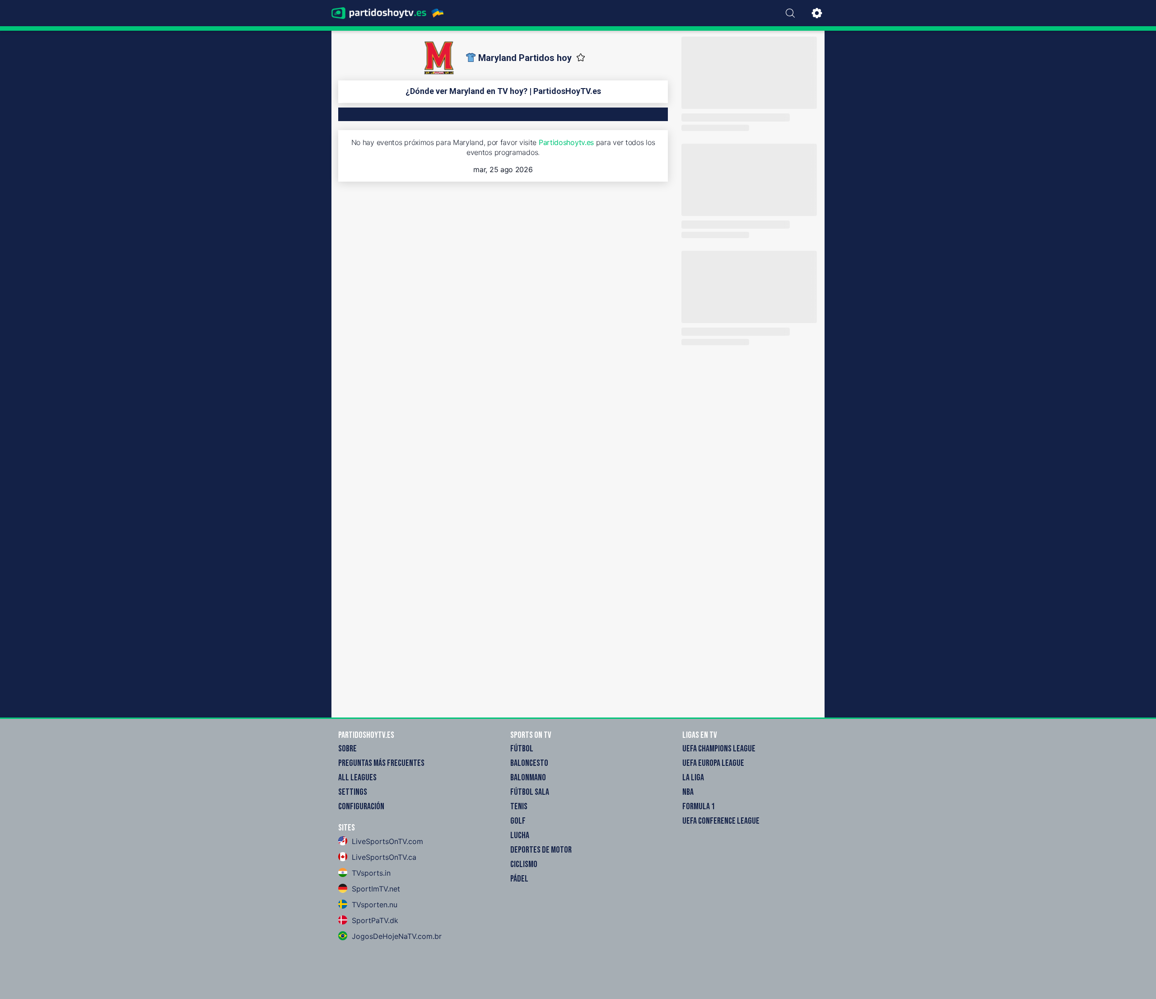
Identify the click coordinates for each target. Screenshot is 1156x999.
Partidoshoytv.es (566, 142)
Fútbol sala (529, 792)
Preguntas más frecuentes (381, 763)
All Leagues (357, 777)
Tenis (518, 806)
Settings (352, 792)
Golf (518, 821)
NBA (688, 792)
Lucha (519, 835)
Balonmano (528, 777)
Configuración (361, 806)
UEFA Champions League (718, 748)
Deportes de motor (541, 849)
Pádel (519, 878)
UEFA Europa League (713, 763)
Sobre (347, 748)
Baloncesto (529, 763)
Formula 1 (698, 806)
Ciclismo (523, 864)
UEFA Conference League (721, 821)
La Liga (693, 777)
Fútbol (521, 748)
